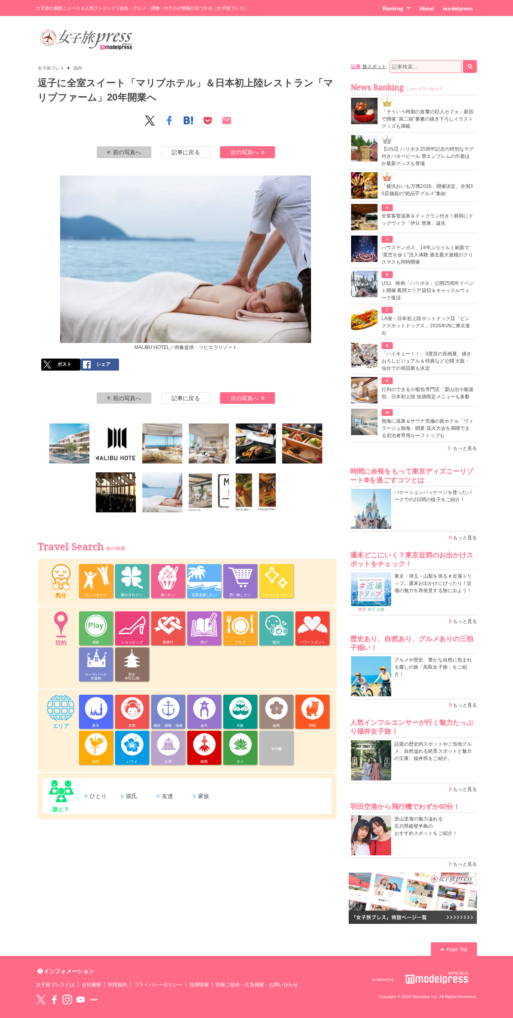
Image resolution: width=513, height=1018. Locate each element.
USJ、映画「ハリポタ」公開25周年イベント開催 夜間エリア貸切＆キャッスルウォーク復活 (428, 290)
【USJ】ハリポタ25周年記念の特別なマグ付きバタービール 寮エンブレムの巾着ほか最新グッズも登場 (428, 156)
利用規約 (117, 985)
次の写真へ (244, 152)
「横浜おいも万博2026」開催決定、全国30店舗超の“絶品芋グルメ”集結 (427, 189)
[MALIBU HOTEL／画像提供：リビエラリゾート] (69, 443)
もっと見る (465, 448)
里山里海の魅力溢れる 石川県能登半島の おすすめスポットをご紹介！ (425, 826)
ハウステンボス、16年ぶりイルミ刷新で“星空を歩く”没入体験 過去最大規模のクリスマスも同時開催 (427, 255)
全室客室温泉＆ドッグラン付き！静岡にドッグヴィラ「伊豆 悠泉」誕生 (427, 219)
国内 (77, 68)
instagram (67, 999)
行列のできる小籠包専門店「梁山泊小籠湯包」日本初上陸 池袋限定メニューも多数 (427, 393)
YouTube (80, 999)
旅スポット (374, 66)
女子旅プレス (51, 68)
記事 (356, 66)
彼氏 (131, 796)
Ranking (393, 9)
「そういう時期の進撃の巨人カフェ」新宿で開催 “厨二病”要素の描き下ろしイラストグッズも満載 (427, 119)
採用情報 (199, 985)
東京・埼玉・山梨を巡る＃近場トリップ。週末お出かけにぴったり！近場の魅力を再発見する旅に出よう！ (433, 583)
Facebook (54, 999)
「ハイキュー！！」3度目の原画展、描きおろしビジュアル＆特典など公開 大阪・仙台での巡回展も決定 (426, 361)
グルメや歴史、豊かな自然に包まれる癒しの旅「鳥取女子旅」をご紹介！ (433, 667)
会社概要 (91, 985)
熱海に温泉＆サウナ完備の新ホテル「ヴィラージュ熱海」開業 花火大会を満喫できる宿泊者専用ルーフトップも (427, 428)
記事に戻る (186, 152)
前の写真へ (127, 152)
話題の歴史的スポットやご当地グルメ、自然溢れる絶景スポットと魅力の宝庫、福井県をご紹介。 (433, 751)
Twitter (41, 999)
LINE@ (94, 999)
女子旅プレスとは (55, 985)
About (426, 9)
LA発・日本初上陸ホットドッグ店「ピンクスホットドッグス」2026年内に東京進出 (426, 326)
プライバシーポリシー (158, 985)
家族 (203, 796)
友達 (167, 796)
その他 (276, 749)
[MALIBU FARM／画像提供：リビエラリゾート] (209, 492)
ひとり (98, 796)
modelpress (458, 9)
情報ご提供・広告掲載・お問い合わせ (257, 985)
